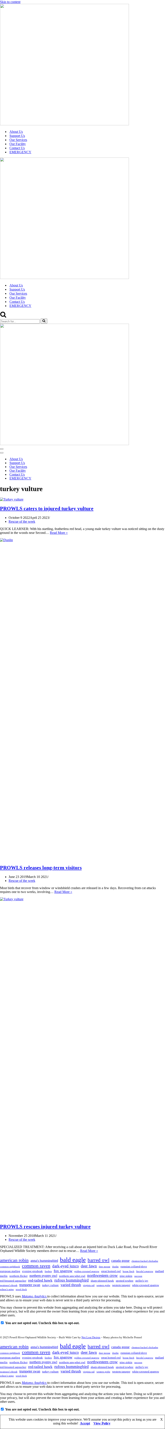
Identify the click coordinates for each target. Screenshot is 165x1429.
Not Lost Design (90, 1337)
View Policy (101, 1423)
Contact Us (17, 148)
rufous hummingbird (71, 1280)
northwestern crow (102, 1275)
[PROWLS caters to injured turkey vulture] (11, 499)
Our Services (18, 140)
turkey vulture (50, 1285)
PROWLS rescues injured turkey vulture (45, 1226)
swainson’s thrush (8, 1285)
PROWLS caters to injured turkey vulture (46, 508)
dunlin (115, 1266)
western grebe (103, 1285)
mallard (159, 1271)
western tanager (121, 1285)
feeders (48, 1271)
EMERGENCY (20, 152)
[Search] (3, 316)
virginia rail (89, 1285)
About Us (16, 131)
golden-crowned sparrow (86, 1271)
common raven (36, 1265)
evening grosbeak (32, 1271)
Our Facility (17, 144)
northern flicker (18, 1275)
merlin (4, 1275)
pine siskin (126, 1275)
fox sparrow (63, 1271)
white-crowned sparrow (145, 1285)
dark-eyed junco (65, 1266)
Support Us (17, 136)
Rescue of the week (22, 521)
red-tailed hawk (40, 1280)
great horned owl (111, 1271)
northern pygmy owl (43, 1275)
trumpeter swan (29, 1285)
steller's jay (141, 1280)
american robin (14, 1260)
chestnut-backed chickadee (144, 1261)
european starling (10, 1271)
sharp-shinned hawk (102, 1280)
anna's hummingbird (44, 1260)
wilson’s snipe (7, 1289)
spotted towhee (124, 1280)
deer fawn (89, 1266)
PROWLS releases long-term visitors (41, 867)
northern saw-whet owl (72, 1275)
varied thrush (71, 1285)
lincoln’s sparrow (144, 1271)
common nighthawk (10, 1266)
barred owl (98, 1260)
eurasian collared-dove (134, 1266)
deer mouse (104, 1266)
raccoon (138, 1276)
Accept (85, 1423)
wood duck (21, 1289)
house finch (128, 1271)
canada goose (120, 1260)
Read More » (59, 533)
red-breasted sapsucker (13, 1280)
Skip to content (10, 2)
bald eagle (73, 1259)
